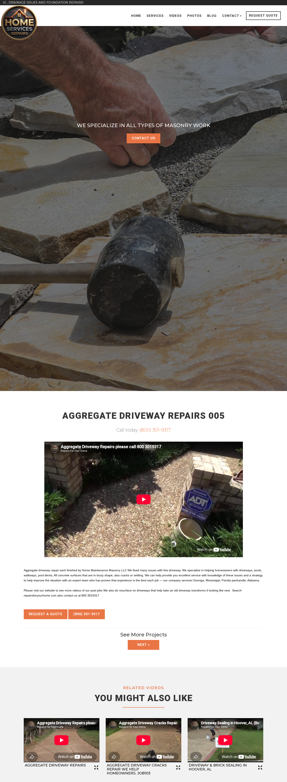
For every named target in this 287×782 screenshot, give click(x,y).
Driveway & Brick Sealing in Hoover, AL (218, 767)
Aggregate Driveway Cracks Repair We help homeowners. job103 (137, 769)
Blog (212, 16)
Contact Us (143, 138)
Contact (230, 16)
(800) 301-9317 (155, 430)
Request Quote (263, 15)
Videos (175, 16)
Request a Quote (45, 614)
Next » (143, 645)
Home (136, 16)
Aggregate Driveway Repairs (55, 765)
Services (155, 16)
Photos (194, 16)
